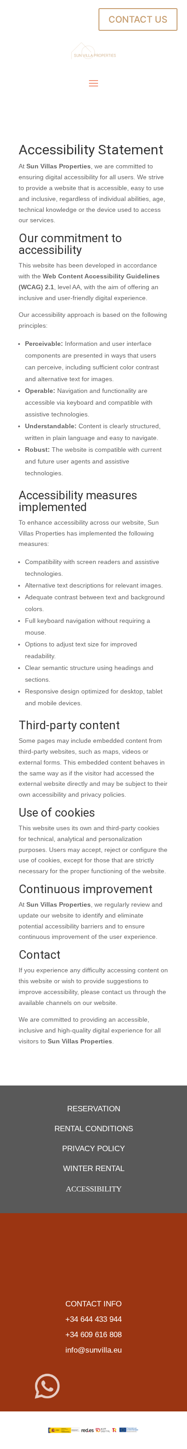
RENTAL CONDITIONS (93, 1128)
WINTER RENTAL (93, 1168)
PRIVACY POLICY (93, 1148)
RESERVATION (93, 1109)
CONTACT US (137, 19)
